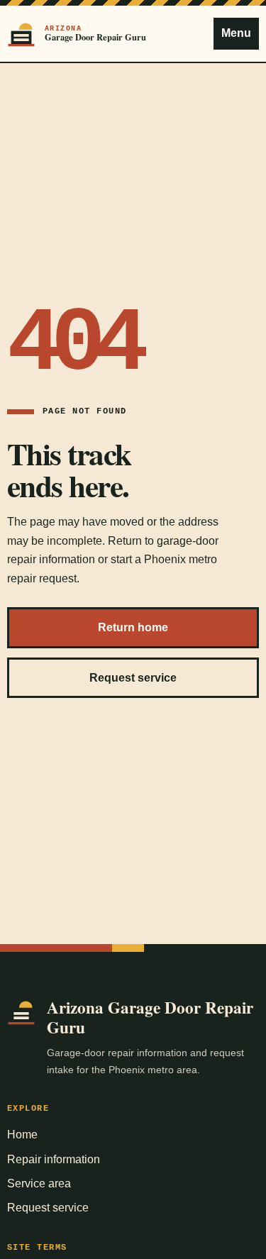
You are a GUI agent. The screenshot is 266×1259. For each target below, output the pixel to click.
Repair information (53, 1159)
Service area (39, 1183)
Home (22, 1134)
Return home (133, 627)
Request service (133, 678)
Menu (236, 33)
